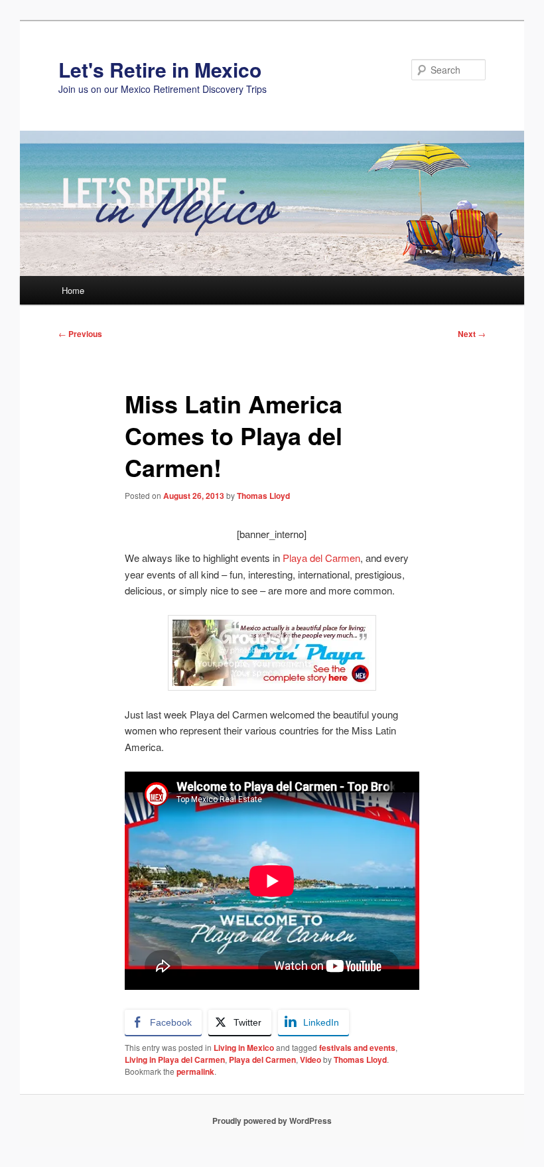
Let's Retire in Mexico (159, 69)
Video (310, 1059)
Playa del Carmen (321, 558)
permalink (195, 1071)
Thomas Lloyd (263, 496)
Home (73, 290)
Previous (80, 334)
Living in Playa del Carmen (175, 1059)
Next (472, 334)
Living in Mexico (244, 1048)
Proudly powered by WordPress (272, 1121)
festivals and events (357, 1048)
